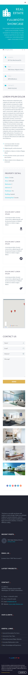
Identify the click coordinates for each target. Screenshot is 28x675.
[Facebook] (7, 486)
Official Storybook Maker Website (12, 639)
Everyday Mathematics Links (10, 642)
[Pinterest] (13, 486)
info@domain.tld (11, 601)
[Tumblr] (15, 486)
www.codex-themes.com (16, 604)
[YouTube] (18, 657)
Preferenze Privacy (5, 672)
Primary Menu (25, 2)
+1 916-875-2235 (13, 596)
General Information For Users (11, 633)
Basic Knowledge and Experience (11, 645)
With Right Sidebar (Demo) (15, 540)
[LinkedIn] (18, 486)
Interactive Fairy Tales (8, 636)
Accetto (22, 672)
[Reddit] (21, 486)
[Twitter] (10, 486)
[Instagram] (15, 657)
